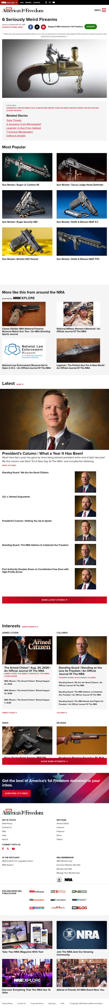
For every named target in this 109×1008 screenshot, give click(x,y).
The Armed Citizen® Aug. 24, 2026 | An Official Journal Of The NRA (27, 669)
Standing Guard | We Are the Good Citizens (25, 472)
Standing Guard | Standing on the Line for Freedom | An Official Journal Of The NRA (80, 671)
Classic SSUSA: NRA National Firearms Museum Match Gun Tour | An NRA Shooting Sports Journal (26, 331)
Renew (28, 2)
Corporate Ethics (37, 1003)
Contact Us (7, 827)
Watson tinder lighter (80, 108)
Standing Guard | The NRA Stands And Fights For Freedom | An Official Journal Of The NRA (81, 703)
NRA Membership (64, 861)
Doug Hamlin (81, 677)
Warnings (52, 1003)
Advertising (7, 823)
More (19, 384)
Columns (12, 465)
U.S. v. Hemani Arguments (16, 497)
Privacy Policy (7, 1003)
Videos (60, 839)
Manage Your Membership (68, 872)
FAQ (4, 831)
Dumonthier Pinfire (45, 108)
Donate (36, 2)
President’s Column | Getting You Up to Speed (27, 521)
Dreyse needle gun (26, 108)
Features (60, 831)
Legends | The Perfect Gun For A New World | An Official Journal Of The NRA (81, 367)
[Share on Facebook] (30, 25)
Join (22, 2)
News (20, 27)
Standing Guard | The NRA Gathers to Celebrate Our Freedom (35, 545)
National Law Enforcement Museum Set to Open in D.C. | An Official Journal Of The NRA (26, 367)
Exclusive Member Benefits (68, 864)
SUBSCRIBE (16, 793)
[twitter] (37, 25)
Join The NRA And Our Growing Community (75, 953)
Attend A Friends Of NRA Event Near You (80, 990)
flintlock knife (62, 108)
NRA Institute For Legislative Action (17, 861)
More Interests (29, 627)
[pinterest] (43, 25)
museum (17, 110)
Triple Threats (13, 120)
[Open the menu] (104, 10)
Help (4, 835)
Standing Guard (66, 677)
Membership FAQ (64, 868)
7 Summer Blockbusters (19, 132)
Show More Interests (67, 761)
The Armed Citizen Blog (28, 673)
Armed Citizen (10, 632)
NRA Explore (7, 864)
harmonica (11, 108)
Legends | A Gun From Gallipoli (23, 128)
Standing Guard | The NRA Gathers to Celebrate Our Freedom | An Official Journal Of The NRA (80, 693)
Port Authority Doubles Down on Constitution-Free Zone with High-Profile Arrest (35, 571)
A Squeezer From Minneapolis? (23, 124)
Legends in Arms (9, 27)
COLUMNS (91, 677)
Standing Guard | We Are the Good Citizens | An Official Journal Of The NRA (80, 684)
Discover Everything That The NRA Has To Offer (26, 991)
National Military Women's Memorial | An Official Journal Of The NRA (78, 330)
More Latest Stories (66, 600)
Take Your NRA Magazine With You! (22, 952)
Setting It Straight (15, 136)
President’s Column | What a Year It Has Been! (42, 453)
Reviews (61, 723)
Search (5, 839)
